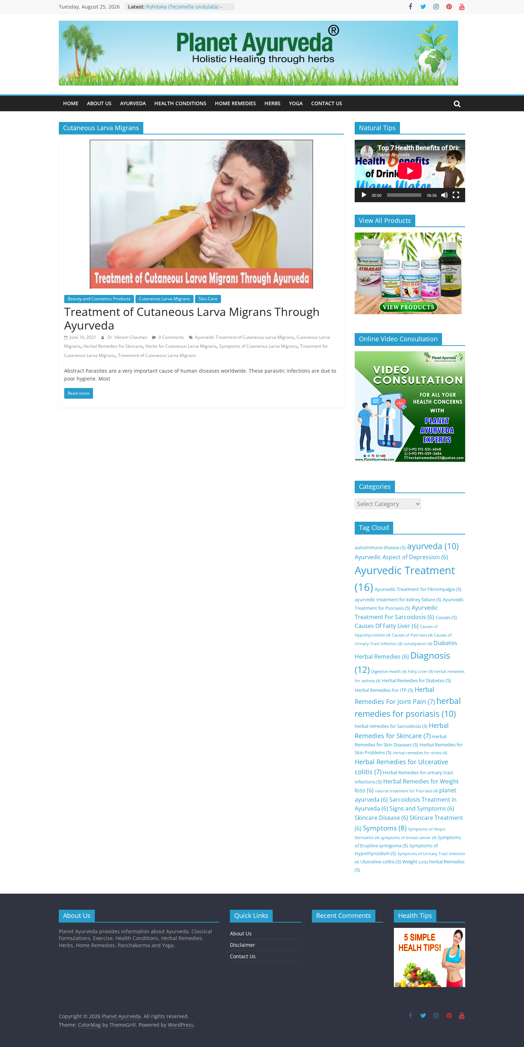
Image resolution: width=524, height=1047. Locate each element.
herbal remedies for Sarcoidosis (391, 726)
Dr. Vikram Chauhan (127, 337)
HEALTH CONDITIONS (180, 103)
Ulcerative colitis (380, 861)
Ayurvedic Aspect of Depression (401, 557)
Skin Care (208, 299)
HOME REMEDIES (235, 103)
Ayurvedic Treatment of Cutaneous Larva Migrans (244, 337)
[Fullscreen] (455, 195)
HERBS (272, 103)
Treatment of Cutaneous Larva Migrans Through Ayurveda (192, 318)
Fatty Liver (420, 671)
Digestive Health (388, 671)
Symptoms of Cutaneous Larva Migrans (258, 346)
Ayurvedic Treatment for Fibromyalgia (418, 589)
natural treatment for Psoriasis (406, 790)
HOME (70, 103)
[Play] (364, 195)
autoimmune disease (380, 547)
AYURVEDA (133, 103)
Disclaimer (242, 944)
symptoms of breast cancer (408, 837)
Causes (446, 617)
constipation (418, 643)
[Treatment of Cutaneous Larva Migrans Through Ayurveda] (201, 144)
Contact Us (243, 956)
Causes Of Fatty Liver (386, 626)
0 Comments (171, 337)
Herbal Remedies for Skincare (113, 346)
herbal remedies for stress (420, 752)
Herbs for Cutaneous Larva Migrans (180, 346)
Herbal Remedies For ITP (384, 690)
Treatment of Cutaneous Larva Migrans (157, 355)
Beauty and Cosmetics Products (99, 299)
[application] (410, 171)
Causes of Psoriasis (412, 635)
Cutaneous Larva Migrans (164, 299)
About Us (241, 933)
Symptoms (385, 828)
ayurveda (433, 546)
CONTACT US (326, 103)
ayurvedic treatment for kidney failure (398, 599)
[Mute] (444, 195)
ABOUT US (99, 103)
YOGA (296, 103)
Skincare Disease (381, 818)
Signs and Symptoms (422, 808)
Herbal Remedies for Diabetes (416, 680)
